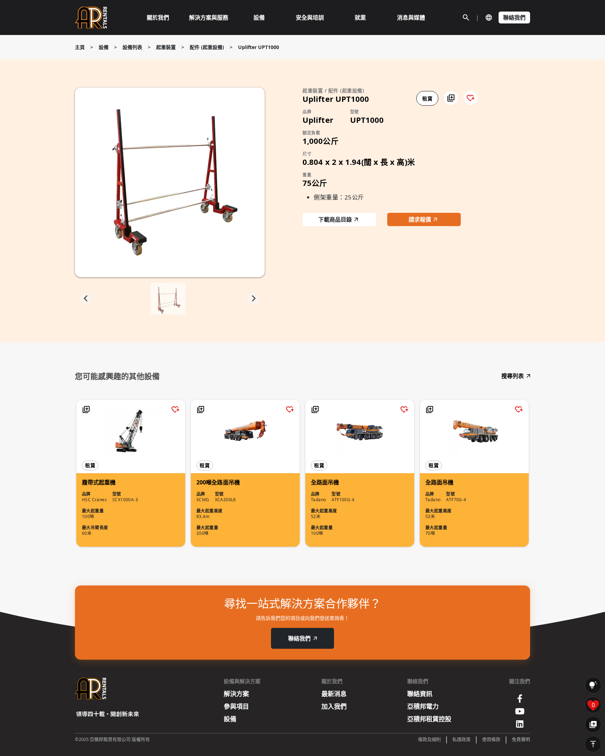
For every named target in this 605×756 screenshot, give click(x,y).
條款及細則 (429, 739)
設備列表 (132, 47)
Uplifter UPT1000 (258, 47)
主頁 (80, 47)
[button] (451, 98)
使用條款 (491, 739)
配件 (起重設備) (207, 47)
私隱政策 (461, 739)
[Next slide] (253, 298)
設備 (104, 47)
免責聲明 (521, 739)
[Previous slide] (86, 298)
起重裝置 (166, 47)
